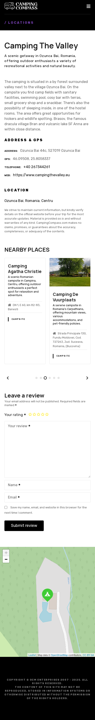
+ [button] (6, 552)
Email (11, 497)
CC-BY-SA (88, 655)
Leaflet (32, 655)
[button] (7, 378)
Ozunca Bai (13, 201)
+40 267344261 (36, 167)
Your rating (14, 415)
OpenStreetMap (59, 655)
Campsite (18, 319)
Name (11, 485)
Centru (47, 201)
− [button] (6, 559)
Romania (32, 201)
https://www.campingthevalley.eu (41, 175)
